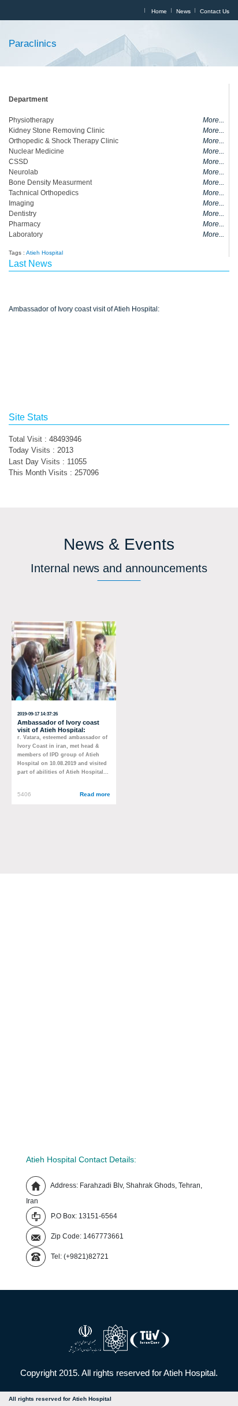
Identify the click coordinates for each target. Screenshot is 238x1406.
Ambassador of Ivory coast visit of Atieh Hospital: (84, 308)
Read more (95, 794)
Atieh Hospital (44, 252)
